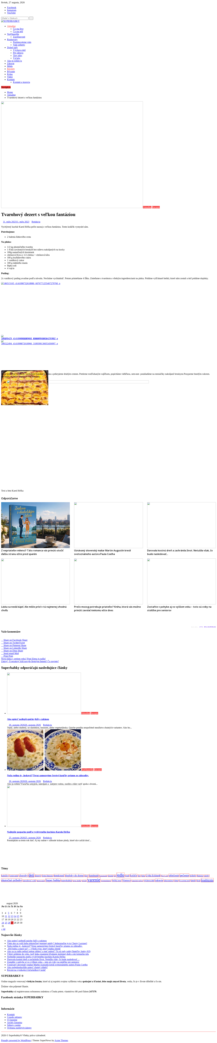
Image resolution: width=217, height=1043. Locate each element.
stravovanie (41, 880)
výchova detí (149, 880)
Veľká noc (116, 880)
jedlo (120, 875)
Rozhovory (12, 39)
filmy (86, 876)
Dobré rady (12, 47)
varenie (93, 879)
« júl (3, 929)
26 (9, 922)
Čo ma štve (18, 29)
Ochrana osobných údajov (19, 1028)
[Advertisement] (89, 854)
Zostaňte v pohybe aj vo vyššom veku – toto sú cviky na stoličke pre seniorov (43, 962)
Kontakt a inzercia (21, 82)
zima (176, 880)
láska (143, 876)
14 (15, 916)
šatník (193, 880)
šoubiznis (207, 880)
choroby (23, 875)
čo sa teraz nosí (184, 881)
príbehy (193, 876)
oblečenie (174, 875)
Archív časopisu (14, 1022)
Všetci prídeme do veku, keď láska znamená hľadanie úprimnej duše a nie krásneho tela (48, 954)
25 (6, 922)
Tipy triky (17, 55)
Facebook (11, 7)
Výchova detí (19, 50)
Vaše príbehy (19, 45)
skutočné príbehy (11, 880)
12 (9, 916)
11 (6, 916)
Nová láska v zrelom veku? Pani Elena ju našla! (23, 658)
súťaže (84, 880)
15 (18, 916)
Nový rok (164, 876)
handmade (94, 875)
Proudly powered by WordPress (16, 1040)
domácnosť (59, 875)
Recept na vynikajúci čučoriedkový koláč (26, 970)
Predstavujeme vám (22, 42)
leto (139, 876)
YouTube (11, 13)
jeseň (127, 876)
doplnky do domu (74, 875)
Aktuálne (11, 26)
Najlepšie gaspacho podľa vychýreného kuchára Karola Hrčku (38, 832)
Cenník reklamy (14, 1017)
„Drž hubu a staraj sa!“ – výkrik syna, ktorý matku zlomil (33, 948)
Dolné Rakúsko (47, 876)
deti (31, 875)
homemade (103, 876)
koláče (133, 875)
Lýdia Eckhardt (153, 875)
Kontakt (11, 79)
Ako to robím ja (14, 61)
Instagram (11, 10)
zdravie (159, 880)
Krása (10, 74)
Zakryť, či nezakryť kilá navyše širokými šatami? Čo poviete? (30, 661)
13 (12, 916)
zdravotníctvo (168, 881)
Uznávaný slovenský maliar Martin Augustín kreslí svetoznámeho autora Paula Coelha (47, 964)
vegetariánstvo (106, 880)
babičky (5, 875)
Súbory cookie (14, 1025)
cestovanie (14, 876)
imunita (110, 876)
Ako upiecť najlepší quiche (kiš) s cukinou (28, 719)
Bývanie (11, 71)
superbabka (66, 880)
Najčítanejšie (13, 34)
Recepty (11, 69)
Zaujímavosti (19, 37)
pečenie (184, 875)
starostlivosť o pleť (29, 881)
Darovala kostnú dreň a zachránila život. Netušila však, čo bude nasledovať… (43, 959)
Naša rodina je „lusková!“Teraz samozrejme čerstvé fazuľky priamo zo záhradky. (48, 775)
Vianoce (126, 880)
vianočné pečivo (137, 880)
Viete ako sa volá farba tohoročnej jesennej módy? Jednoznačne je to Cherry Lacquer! (47, 943)
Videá (10, 77)
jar (115, 876)
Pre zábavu (18, 53)
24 (3, 922)
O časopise (12, 1020)
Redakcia (36, 221)
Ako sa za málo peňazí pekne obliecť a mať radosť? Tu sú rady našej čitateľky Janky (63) (48, 951)
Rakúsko (200, 876)
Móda (10, 66)
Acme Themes (61, 1040)
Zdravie (10, 63)
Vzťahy (16, 58)
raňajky (206, 876)
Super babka (53, 880)
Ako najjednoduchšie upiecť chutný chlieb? (27, 967)
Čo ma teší (18, 31)
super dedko (77, 880)
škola (198, 881)
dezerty (38, 876)
